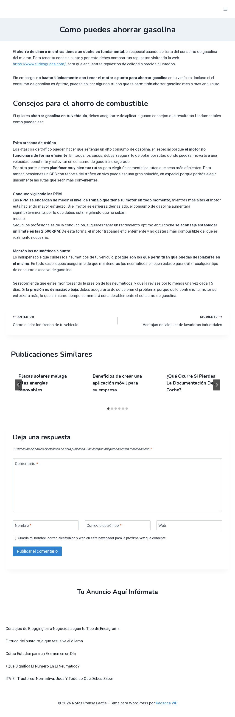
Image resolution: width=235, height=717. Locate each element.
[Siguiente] (216, 384)
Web (162, 525)
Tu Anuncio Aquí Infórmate (117, 592)
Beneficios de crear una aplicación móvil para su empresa (117, 383)
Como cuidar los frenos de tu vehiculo (45, 321)
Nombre (23, 525)
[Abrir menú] (225, 9)
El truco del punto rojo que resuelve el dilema (44, 641)
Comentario (26, 463)
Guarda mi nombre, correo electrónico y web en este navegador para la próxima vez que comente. (92, 538)
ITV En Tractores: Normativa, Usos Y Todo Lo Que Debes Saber (59, 678)
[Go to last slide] (18, 384)
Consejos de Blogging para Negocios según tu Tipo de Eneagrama (63, 628)
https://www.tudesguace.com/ (39, 64)
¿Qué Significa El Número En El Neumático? (42, 666)
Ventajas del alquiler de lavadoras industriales (182, 321)
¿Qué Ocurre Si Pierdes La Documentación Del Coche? (190, 383)
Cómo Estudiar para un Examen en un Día (41, 653)
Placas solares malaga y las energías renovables (42, 383)
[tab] (108, 408)
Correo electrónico (104, 525)
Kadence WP (166, 703)
